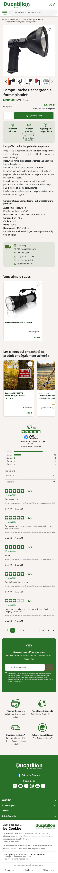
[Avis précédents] (7, 630)
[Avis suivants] (53, 630)
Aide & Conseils (9, 816)
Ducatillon (6, 800)
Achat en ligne (8, 805)
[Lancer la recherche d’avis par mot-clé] (54, 482)
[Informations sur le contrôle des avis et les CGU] (44, 441)
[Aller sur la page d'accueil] (16, 4)
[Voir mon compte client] (50, 4)
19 (47, 630)
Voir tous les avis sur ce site (31, 446)
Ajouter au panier (36, 115)
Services (5, 810)
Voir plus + (9, 685)
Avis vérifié (12, 495)
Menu (5, 15)
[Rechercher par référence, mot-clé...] (12, 12)
